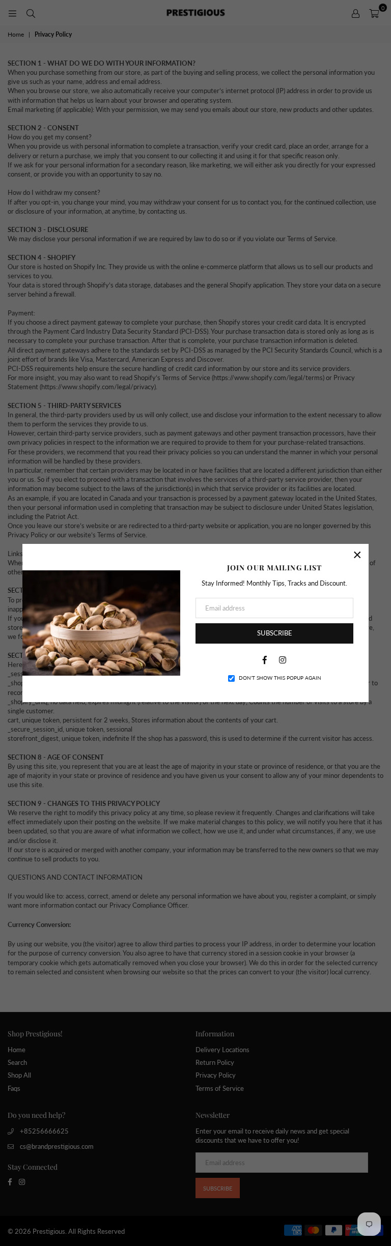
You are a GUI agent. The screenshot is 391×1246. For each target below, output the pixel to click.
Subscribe (274, 633)
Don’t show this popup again (280, 678)
